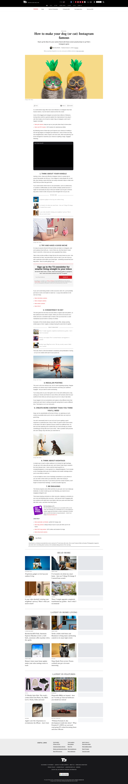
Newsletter (71, 105)
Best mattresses (71, 751)
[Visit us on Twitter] (73, 2)
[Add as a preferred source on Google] (64, 774)
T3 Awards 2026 (66, 9)
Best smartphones (72, 749)
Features (76, 47)
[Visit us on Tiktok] (85, 2)
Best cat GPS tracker (40, 127)
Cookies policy (60, 767)
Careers (78, 767)
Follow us (64, 105)
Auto (74, 5)
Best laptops (71, 744)
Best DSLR (38, 306)
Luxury (69, 5)
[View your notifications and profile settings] (94, 2)
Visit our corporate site (79, 779)
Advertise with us (70, 767)
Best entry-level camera (41, 532)
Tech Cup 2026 (90, 9)
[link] (38, 510)
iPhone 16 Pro (56, 744)
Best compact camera (40, 301)
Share (37, 105)
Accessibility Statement (47, 764)
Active (55, 5)
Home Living (62, 5)
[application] (53, 156)
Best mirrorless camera (41, 298)
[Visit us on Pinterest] (76, 2)
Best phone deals (86, 744)
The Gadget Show (78, 9)
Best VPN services (57, 751)
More (79, 5)
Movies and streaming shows (60, 749)
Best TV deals (85, 749)
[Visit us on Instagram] (80, 2)
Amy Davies (57, 47)
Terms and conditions (81, 764)
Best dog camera (39, 524)
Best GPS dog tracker (40, 529)
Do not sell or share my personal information (64, 769)
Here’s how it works (80, 51)
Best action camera (40, 303)
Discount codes (86, 751)
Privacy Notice (37, 281)
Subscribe (98, 1)
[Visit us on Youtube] (78, 2)
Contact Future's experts (62, 764)
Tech (51, 5)
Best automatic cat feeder (41, 522)
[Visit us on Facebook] (71, 2)
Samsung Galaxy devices (59, 746)
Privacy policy (51, 767)
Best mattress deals (87, 746)
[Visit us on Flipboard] (82, 2)
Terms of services (50, 280)
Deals (42, 9)
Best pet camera (39, 124)
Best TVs (70, 746)
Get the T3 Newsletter (53, 9)
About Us (72, 764)
